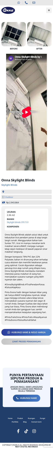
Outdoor (9, 197)
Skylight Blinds (9, 184)
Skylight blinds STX (16, 222)
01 (27, 222)
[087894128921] (19, 2)
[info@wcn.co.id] (34, 2)
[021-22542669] (26, 2)
